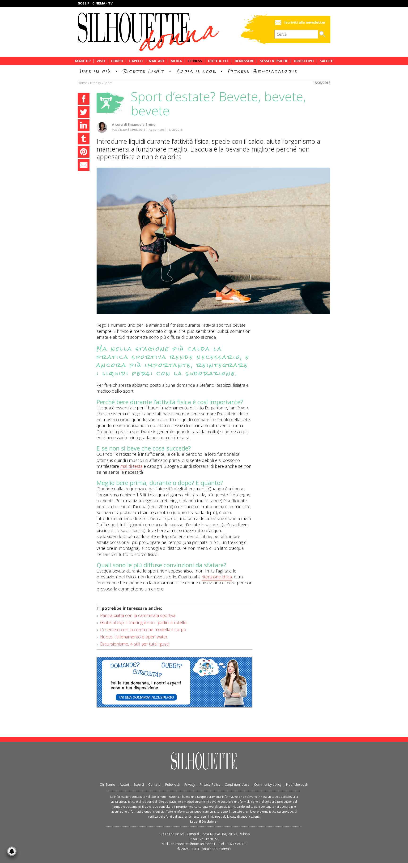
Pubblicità (172, 784)
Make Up (83, 61)
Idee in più (95, 71)
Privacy (189, 784)
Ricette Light (144, 71)
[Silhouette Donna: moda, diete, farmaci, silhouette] (168, 32)
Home (82, 83)
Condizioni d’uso (237, 784)
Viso (101, 61)
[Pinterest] (83, 152)
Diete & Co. (218, 61)
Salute (326, 61)
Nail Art (157, 61)
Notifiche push (297, 784)
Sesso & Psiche (274, 61)
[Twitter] (83, 112)
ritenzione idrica (217, 577)
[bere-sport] (213, 241)
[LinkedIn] (83, 126)
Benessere (244, 61)
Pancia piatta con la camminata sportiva (137, 615)
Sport (108, 83)
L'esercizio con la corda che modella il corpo (143, 629)
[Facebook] (83, 99)
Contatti (154, 784)
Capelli (136, 61)
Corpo (117, 61)
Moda (176, 61)
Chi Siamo (107, 784)
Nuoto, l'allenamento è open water (133, 637)
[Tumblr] (83, 139)
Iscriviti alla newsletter (305, 22)
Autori (124, 784)
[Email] (83, 165)
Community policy (267, 784)
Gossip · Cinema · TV (95, 3)
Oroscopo (304, 61)
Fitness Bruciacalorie (263, 71)
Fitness (195, 61)
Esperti (138, 784)
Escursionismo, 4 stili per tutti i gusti (134, 644)
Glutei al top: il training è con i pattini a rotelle (143, 622)
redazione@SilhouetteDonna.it (193, 843)
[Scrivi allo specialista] (174, 682)
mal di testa (131, 466)
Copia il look (196, 71)
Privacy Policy (210, 784)
